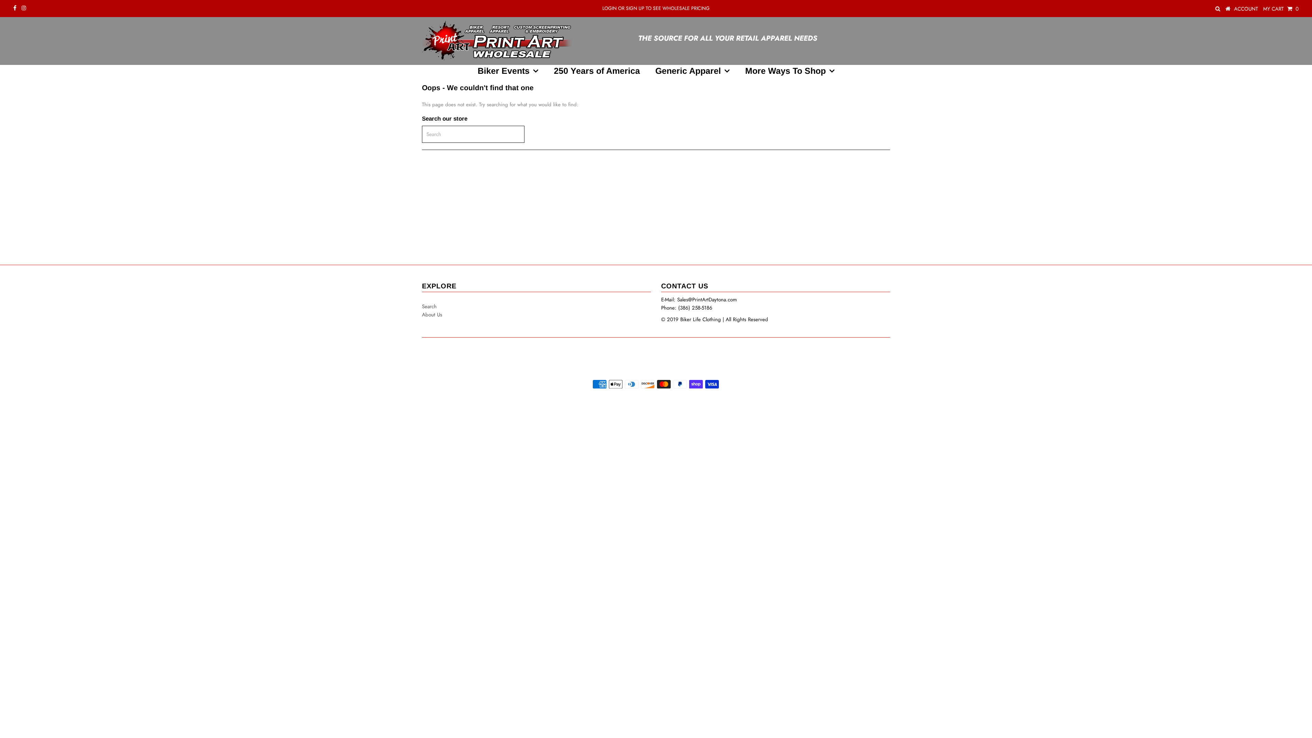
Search (429, 306)
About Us (432, 314)
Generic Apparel (688, 71)
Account (1246, 9)
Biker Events (504, 71)
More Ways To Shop (785, 71)
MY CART (1281, 9)
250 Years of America (597, 71)
